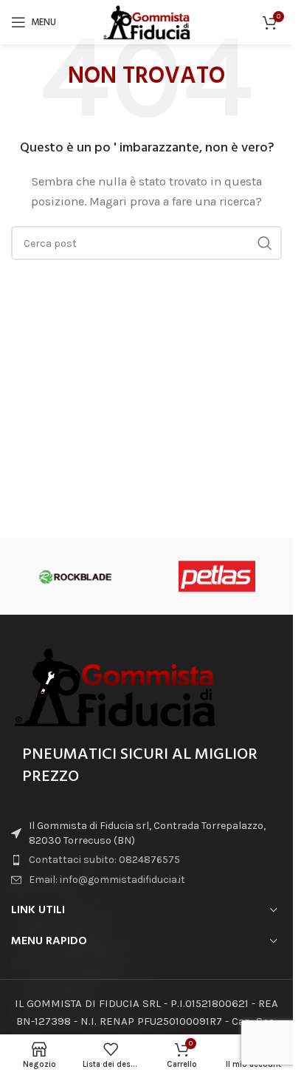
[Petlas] (216, 576)
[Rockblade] (75, 576)
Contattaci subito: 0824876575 (104, 859)
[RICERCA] (265, 243)
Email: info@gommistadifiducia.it (107, 879)
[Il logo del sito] (147, 21)
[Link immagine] (114, 685)
